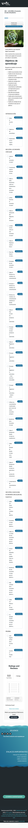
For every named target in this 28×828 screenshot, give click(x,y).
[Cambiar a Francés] (14, 824)
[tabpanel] (13, 340)
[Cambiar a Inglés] (11, 824)
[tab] (6, 16)
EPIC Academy (9, 812)
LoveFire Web (22, 821)
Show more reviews (14, 708)
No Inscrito (14, 24)
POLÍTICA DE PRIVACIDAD (8, 814)
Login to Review (14, 717)
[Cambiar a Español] (16, 824)
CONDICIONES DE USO (20, 814)
